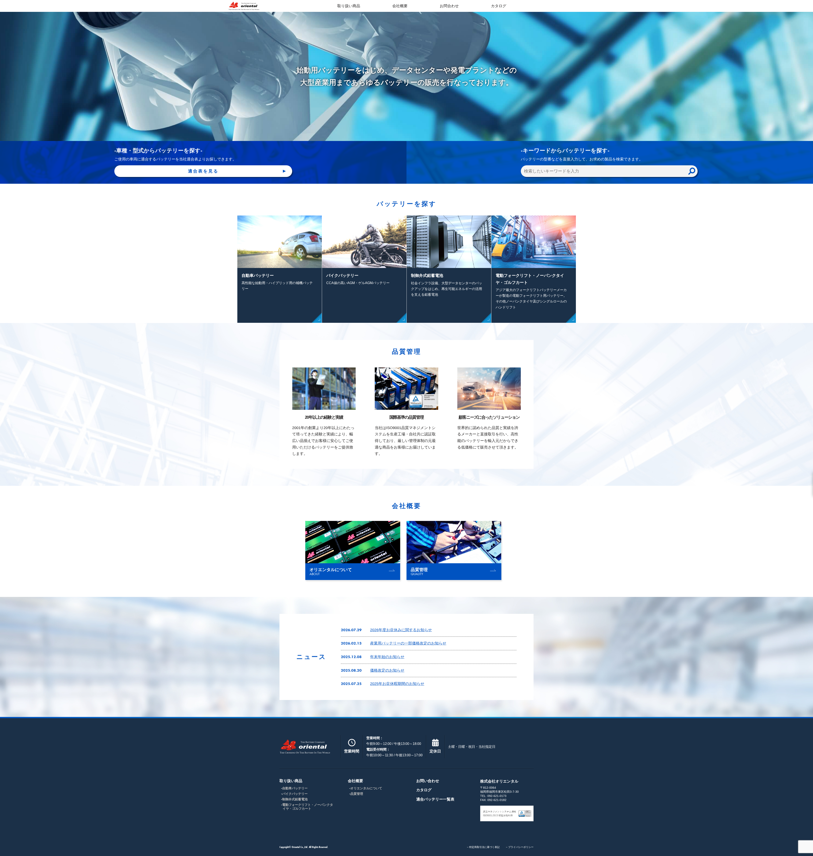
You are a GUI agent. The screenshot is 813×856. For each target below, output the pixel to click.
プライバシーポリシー (521, 847)
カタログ (498, 6)
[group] (352, 550)
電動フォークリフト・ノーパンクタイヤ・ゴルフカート (307, 806)
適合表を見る (203, 171)
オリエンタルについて (366, 788)
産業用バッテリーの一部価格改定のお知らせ (408, 643)
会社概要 (400, 6)
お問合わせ (449, 6)
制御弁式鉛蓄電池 (295, 799)
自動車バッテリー (295, 788)
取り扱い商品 (348, 6)
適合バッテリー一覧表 (435, 799)
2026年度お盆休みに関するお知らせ (401, 630)
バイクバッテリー (295, 793)
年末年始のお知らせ (387, 657)
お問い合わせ (427, 781)
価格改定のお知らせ (387, 670)
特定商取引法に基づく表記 (484, 847)
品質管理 (356, 793)
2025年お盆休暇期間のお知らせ (397, 684)
